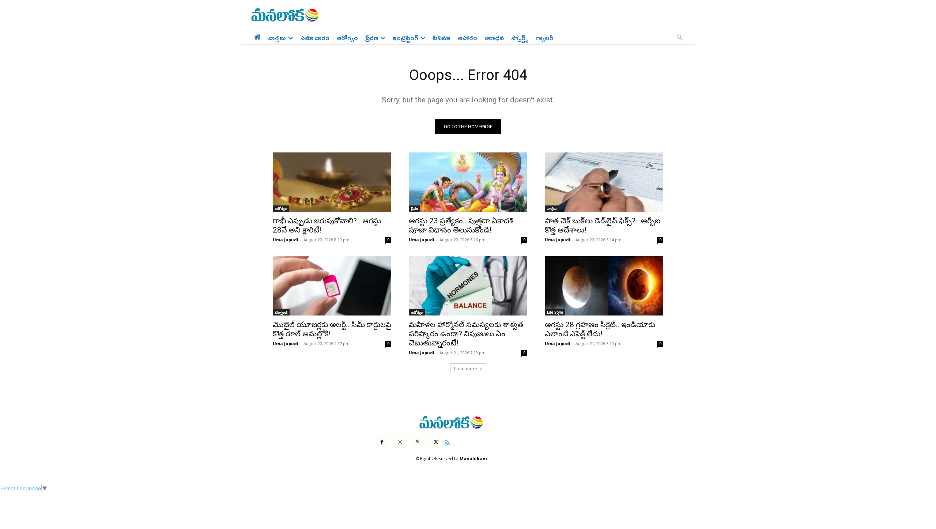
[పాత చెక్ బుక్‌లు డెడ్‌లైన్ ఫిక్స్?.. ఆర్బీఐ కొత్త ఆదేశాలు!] (604, 182)
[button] (679, 38)
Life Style (555, 312)
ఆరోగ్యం (281, 208)
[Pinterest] (418, 442)
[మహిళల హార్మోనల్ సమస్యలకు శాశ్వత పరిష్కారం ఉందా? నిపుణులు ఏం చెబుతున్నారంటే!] (468, 285)
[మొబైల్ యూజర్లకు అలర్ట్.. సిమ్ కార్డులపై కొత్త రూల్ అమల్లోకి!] (332, 285)
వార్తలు (551, 208)
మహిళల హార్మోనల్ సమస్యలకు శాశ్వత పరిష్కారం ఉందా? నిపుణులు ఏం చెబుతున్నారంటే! (466, 333)
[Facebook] (382, 442)
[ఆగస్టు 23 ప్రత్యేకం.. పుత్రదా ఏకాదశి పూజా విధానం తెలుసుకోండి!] (468, 182)
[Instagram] (400, 442)
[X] (436, 442)
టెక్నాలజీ (281, 312)
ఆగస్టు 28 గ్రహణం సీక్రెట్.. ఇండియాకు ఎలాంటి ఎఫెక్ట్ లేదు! (600, 329)
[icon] (447, 441)
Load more (465, 369)
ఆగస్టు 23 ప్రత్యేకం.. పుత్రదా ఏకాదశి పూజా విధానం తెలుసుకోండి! (461, 225)
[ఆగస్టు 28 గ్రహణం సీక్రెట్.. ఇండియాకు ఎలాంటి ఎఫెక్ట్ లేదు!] (604, 285)
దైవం (414, 208)
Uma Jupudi (285, 239)
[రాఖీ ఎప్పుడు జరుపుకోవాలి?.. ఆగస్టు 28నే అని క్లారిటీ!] (332, 182)
